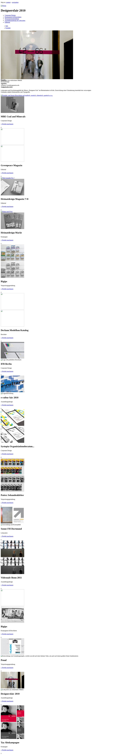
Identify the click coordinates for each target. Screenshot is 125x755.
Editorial (7, 22)
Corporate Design (10, 15)
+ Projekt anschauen (7, 124)
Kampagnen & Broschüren (13, 17)
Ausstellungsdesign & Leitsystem (15, 20)
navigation (15, 2)
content (8, 2)
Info (6, 26)
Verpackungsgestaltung (12, 19)
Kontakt (7, 28)
